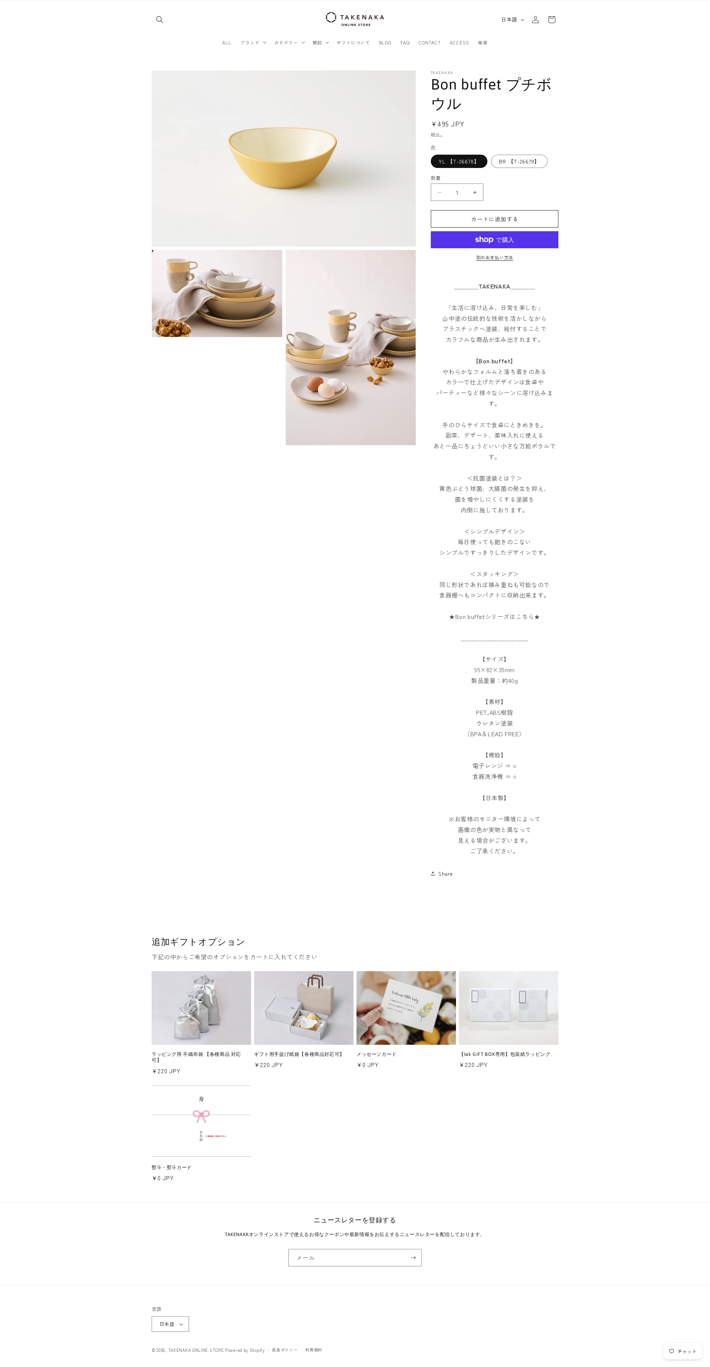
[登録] (413, 1257)
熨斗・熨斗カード (172, 1167)
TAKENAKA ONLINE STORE (196, 1350)
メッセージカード (376, 1054)
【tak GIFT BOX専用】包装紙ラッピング (504, 1054)
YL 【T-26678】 (459, 161)
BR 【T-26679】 (519, 161)
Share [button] (445, 873)
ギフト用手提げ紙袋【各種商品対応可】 (299, 1054)
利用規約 (313, 1350)
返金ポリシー (285, 1350)
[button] (160, 19)
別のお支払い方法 (494, 257)
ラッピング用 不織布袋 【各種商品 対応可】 (196, 1057)
